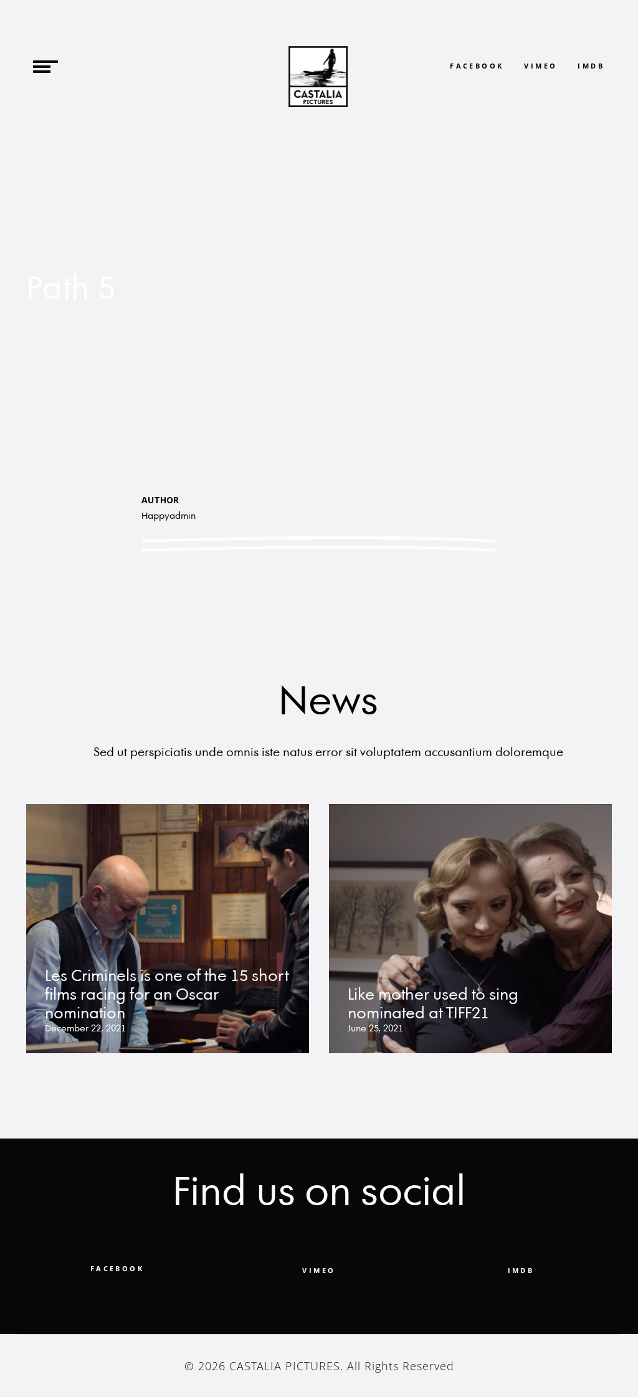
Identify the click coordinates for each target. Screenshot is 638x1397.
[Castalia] (318, 76)
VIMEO (318, 1270)
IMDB (591, 65)
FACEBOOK (476, 65)
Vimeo (540, 65)
